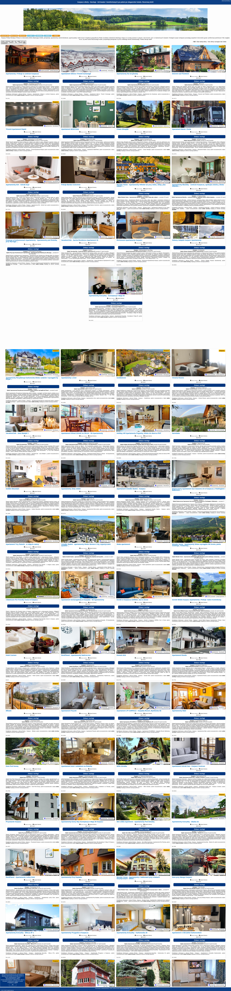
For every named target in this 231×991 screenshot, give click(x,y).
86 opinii (44, 888)
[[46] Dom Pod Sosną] (32, 751)
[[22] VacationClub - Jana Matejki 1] (32, 418)
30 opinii (149, 140)
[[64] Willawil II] (143, 973)
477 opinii (96, 196)
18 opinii (210, 251)
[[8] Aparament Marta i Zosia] (199, 114)
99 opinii (155, 944)
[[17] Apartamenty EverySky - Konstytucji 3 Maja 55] (115, 280)
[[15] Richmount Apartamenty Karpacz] (143, 225)
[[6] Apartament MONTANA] (88, 114)
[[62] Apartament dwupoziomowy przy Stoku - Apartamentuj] (32, 973)
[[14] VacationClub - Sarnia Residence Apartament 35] (88, 225)
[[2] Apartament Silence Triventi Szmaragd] (88, 58)
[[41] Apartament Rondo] (199, 640)
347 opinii (155, 611)
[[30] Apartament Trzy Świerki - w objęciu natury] (32, 529)
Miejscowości (22, 35)
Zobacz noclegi (33, 81)
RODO (16, 982)
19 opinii (206, 85)
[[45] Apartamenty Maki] (199, 695)
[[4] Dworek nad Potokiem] (199, 58)
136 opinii (36, 722)
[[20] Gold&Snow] (143, 362)
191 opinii (207, 888)
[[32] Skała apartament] (143, 529)
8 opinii (56, 390)
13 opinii (148, 389)
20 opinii (150, 555)
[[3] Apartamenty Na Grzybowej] (143, 58)
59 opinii (160, 722)
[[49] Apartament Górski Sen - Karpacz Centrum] (199, 751)
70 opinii (38, 777)
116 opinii (217, 611)
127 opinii (98, 944)
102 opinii (94, 389)
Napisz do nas (132, 988)
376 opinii (166, 197)
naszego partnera (38, 95)
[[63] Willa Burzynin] (88, 973)
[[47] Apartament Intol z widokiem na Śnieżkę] (88, 751)
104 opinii (99, 666)
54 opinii (45, 555)
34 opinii (97, 888)
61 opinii (104, 444)
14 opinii (212, 777)
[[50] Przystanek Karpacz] (32, 806)
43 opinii (100, 85)
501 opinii (153, 251)
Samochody (39, 35)
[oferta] (39, 70)
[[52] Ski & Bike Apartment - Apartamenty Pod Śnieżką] (143, 806)
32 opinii (207, 140)
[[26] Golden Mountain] (32, 473)
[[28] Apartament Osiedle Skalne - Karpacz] (143, 473)
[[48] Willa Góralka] (143, 751)
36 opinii (104, 611)
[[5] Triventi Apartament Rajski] (32, 114)
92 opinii (96, 500)
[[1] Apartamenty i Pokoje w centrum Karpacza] (32, 58)
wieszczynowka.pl (226, 0)
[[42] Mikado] (32, 695)
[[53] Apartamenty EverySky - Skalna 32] (199, 806)
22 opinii (203, 444)
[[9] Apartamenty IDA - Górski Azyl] (32, 169)
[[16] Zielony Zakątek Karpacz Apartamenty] (199, 225)
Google (4, 976)
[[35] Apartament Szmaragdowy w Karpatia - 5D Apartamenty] (88, 584)
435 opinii (148, 777)
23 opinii (41, 140)
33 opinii (42, 444)
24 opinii (210, 833)
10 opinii (129, 307)
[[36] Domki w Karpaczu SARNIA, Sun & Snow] (143, 584)
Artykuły (56, 35)
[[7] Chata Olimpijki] (143, 114)
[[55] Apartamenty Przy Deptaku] (88, 862)
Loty (31, 35)
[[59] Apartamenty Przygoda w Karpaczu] (88, 917)
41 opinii (96, 140)
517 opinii (39, 833)
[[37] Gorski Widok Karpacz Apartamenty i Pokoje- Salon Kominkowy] (199, 584)
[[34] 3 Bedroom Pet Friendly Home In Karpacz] (32, 584)
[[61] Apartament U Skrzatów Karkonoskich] (199, 917)
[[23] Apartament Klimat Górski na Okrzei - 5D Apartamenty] (88, 418)
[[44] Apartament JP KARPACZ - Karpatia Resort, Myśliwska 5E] (143, 695)
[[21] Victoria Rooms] (199, 362)
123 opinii (43, 944)
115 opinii (196, 558)
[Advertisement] (115, 336)
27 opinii (102, 251)
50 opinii (158, 833)
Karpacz (55, 46)
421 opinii (204, 389)
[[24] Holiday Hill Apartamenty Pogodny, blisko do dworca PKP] (143, 418)
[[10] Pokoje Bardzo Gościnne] (88, 169)
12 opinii (111, 556)
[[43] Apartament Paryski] (88, 695)
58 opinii (160, 444)
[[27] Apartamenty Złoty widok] (88, 473)
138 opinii (38, 500)
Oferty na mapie (14, 35)
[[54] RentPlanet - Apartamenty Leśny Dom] (32, 862)
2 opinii (155, 500)
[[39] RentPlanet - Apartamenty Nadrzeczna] (88, 640)
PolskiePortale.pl (10, 990)
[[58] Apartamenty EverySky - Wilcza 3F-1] (32, 917)
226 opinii (45, 85)
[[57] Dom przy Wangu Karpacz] (199, 862)
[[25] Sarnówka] (199, 418)
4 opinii (42, 196)
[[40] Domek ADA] (143, 640)
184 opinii (205, 722)
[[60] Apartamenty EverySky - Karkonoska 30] (143, 917)
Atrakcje (48, 35)
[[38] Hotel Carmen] (32, 640)
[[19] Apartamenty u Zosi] (88, 362)
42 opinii (104, 833)
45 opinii (205, 666)
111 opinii (152, 85)
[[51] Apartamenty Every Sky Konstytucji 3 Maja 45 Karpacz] (88, 806)
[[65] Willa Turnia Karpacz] (199, 973)
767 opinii (38, 666)
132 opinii (223, 197)
